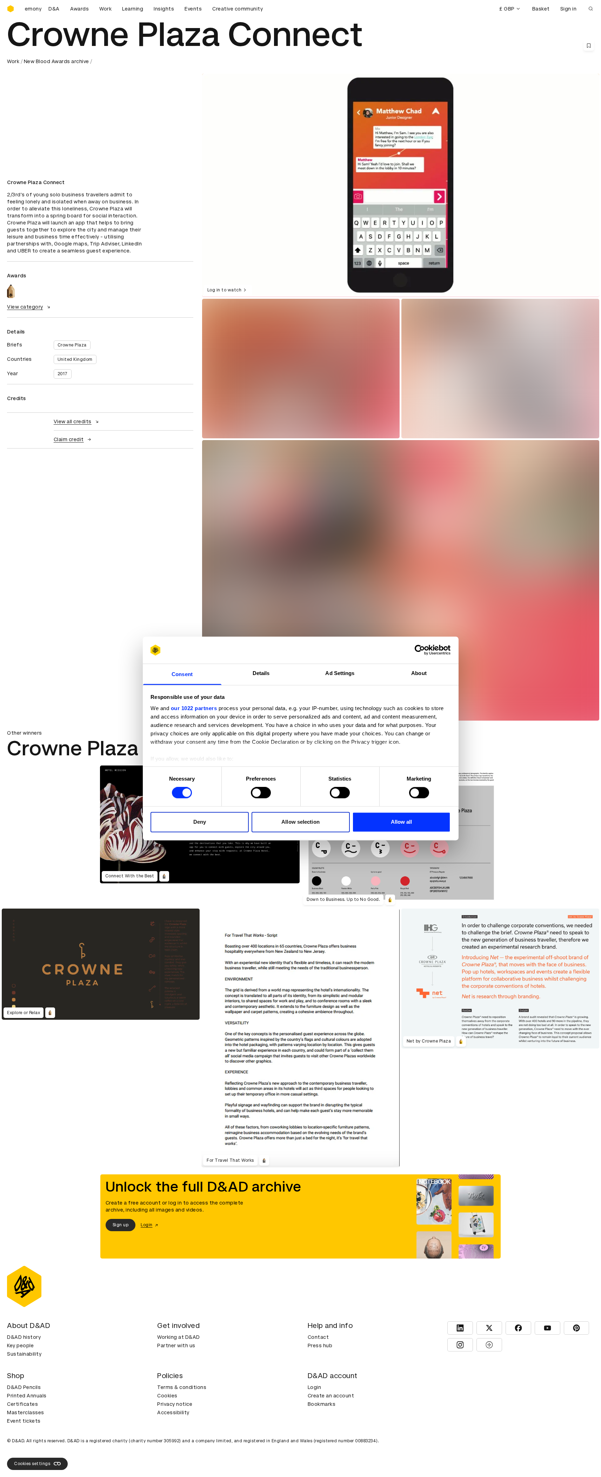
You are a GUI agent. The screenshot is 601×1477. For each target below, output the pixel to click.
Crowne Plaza (72, 345)
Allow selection (300, 822)
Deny (199, 822)
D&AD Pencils (24, 1387)
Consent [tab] (182, 674)
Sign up (121, 1225)
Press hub (320, 1345)
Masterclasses (25, 1412)
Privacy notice (174, 1404)
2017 (63, 373)
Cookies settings (32, 1463)
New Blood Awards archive (56, 61)
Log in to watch (224, 290)
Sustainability (24, 1354)
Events (193, 9)
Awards (79, 9)
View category (25, 307)
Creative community (237, 9)
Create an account (331, 1395)
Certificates (22, 1404)
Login (314, 1387)
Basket (541, 9)
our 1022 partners (194, 708)
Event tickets (24, 1421)
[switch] (261, 792)
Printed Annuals (27, 1395)
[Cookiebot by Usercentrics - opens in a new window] (419, 650)
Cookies (167, 1395)
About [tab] (419, 673)
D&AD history (24, 1337)
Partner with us (176, 1345)
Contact (318, 1337)
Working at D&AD (178, 1337)
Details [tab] (261, 673)
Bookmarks (322, 1404)
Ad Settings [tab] (339, 673)
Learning (132, 9)
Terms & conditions (181, 1387)
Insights (164, 9)
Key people (20, 1345)
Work (105, 9)
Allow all (401, 822)
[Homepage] (10, 8)
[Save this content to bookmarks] (588, 45)
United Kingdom (75, 359)
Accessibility (173, 1412)
